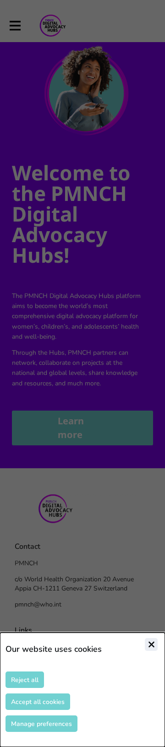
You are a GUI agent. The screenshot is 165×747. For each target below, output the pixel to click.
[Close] (151, 644)
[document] (82, 690)
